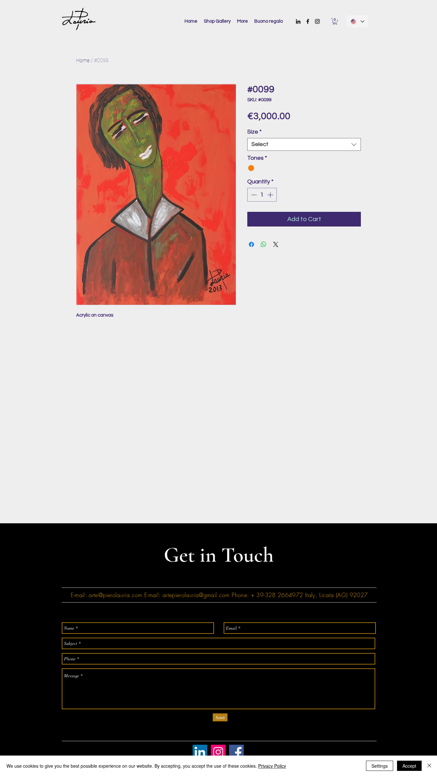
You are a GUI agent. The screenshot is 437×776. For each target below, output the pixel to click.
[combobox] (304, 144)
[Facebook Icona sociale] (236, 752)
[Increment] (271, 194)
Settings (379, 766)
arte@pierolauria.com (115, 595)
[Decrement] (253, 194)
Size (254, 132)
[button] (335, 21)
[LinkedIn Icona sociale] (200, 752)
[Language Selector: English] (357, 21)
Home (83, 61)
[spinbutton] (262, 194)
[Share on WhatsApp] (263, 244)
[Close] (429, 766)
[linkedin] (298, 21)
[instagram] (317, 21)
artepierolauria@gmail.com (196, 595)
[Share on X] (276, 244)
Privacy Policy (272, 766)
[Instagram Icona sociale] (218, 752)
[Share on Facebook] (251, 244)
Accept (409, 766)
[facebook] (308, 21)
